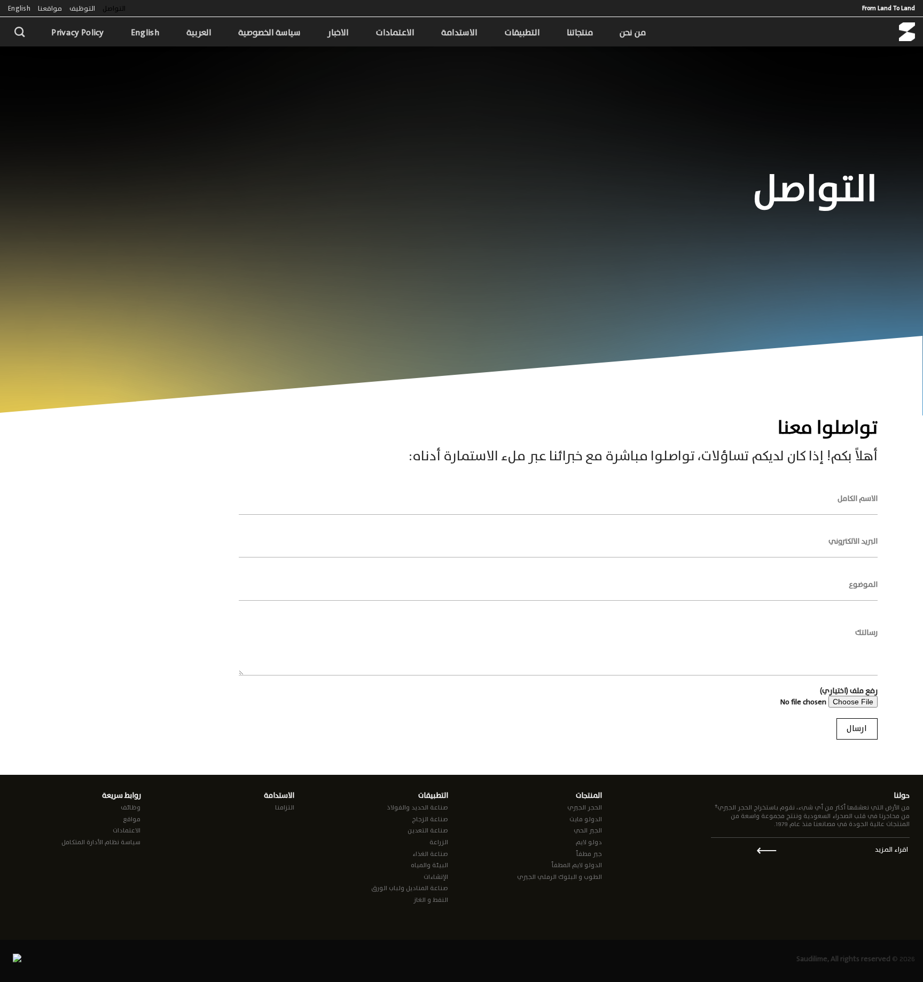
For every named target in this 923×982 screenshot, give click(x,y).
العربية (199, 32)
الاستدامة (459, 32)
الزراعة (438, 842)
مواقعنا (50, 8)
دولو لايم (589, 842)
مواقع (131, 819)
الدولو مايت (585, 819)
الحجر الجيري (584, 807)
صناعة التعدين (428, 830)
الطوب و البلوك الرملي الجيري (559, 877)
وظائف (130, 807)
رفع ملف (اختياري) (849, 691)
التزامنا (284, 807)
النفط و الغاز (430, 899)
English (19, 8)
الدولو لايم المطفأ (576, 865)
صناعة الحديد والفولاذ (417, 807)
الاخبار (338, 32)
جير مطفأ (589, 854)
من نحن (632, 32)
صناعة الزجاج (430, 819)
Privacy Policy (77, 32)
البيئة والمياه (429, 865)
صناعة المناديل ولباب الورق (409, 888)
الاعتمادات (395, 32)
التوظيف (82, 8)
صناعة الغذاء (430, 854)
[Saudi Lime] (907, 31)
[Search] (19, 32)
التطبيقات (522, 32)
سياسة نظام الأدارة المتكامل (100, 842)
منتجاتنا (580, 32)
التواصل (114, 8)
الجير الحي (588, 830)
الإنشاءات (436, 877)
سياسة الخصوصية (269, 32)
